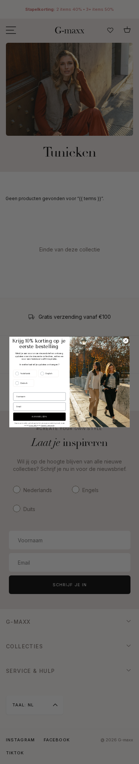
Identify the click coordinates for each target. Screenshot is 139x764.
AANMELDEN (39, 416)
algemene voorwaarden (47, 426)
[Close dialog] (126, 341)
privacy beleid (33, 426)
